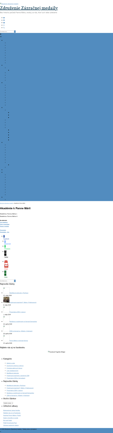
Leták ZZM (10, 95)
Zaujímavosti (10, 100)
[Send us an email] (4, 18)
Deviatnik (9, 155)
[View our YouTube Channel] (4, 23)
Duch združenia (11, 48)
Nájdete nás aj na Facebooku (12, 413)
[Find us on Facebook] (4, 20)
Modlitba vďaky (11, 147)
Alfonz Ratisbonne (15, 137)
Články (9, 85)
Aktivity (5, 83)
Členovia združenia (12, 53)
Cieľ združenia (11, 50)
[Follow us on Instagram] (3, 25)
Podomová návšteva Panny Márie (16, 68)
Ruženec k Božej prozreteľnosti (16, 125)
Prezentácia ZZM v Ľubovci (15, 390)
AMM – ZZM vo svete (13, 63)
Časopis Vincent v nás (13, 93)
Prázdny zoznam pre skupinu (18, 70)
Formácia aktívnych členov (14, 368)
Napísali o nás (11, 102)
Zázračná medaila (12, 110)
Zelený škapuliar (11, 120)
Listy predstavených (12, 371)
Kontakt (5, 197)
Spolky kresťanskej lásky (14, 185)
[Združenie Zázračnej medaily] (9, 4)
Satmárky (9, 180)
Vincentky (9, 177)
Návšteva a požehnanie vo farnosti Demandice (20, 393)
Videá (8, 105)
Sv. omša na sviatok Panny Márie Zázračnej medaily (25, 165)
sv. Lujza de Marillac (16, 135)
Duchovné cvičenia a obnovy (15, 366)
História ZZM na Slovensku (15, 60)
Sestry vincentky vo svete (10, 418)
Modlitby (5, 142)
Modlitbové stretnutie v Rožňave (16, 385)
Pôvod (12, 112)
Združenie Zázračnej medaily (29, 8)
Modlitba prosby (11, 145)
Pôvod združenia (12, 43)
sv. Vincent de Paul (15, 132)
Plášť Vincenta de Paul (10, 423)
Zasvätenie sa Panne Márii (14, 150)
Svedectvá (10, 75)
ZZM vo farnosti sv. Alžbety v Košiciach (18, 395)
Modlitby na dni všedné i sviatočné (17, 167)
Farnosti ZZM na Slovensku (15, 80)
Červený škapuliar (12, 122)
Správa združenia (12, 58)
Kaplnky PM (6, 65)
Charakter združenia (13, 45)
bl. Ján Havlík (14, 140)
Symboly (12, 115)
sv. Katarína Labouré (16, 130)
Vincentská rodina (8, 172)
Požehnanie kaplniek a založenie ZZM (18, 375)
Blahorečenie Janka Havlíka (11, 410)
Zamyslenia (10, 90)
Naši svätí (9, 127)
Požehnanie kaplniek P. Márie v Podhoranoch (20, 388)
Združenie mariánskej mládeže (16, 187)
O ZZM (5, 40)
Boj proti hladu (7, 420)
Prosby (5, 170)
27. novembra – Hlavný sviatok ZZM (17, 162)
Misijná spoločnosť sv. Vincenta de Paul (18, 175)
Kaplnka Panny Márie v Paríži (12, 415)
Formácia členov (11, 55)
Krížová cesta (11, 157)
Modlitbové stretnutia (13, 373)
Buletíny (9, 98)
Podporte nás (10, 200)
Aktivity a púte (11, 363)
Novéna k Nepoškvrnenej (14, 152)
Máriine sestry (11, 190)
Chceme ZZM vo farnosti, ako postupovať (19, 73)
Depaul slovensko (12, 192)
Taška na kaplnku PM (13, 78)
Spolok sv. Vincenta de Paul (15, 182)
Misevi (8, 195)
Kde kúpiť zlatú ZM (15, 117)
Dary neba (6, 107)
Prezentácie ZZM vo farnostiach (16, 378)
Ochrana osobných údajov (11, 425)
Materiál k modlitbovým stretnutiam (17, 160)
